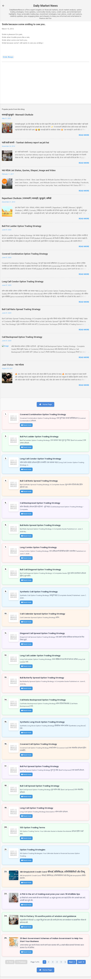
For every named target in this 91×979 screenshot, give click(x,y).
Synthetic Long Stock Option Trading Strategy (42, 722)
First (11, 962)
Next (71, 962)
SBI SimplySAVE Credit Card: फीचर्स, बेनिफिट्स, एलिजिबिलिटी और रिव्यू (52, 871)
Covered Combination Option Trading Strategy (25, 254)
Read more (84, 135)
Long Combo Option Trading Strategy (38, 547)
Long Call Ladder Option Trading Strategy (40, 655)
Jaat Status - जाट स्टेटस (13, 364)
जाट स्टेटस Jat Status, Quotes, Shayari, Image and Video (29, 170)
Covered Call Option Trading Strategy (38, 744)
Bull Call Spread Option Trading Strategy (39, 786)
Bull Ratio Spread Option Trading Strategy (40, 525)
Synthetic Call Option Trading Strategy (39, 591)
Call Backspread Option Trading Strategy (22, 337)
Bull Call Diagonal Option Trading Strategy (40, 569)
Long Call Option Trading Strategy (36, 808)
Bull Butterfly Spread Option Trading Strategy (42, 677)
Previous (22, 962)
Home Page (47, 404)
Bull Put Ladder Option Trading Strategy (21, 226)
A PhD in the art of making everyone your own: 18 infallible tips (50, 894)
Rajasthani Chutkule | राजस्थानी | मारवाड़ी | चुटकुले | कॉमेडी (26, 198)
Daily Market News (45, 5)
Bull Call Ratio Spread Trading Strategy (21, 309)
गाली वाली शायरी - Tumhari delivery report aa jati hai (25, 142)
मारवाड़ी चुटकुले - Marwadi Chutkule (17, 114)
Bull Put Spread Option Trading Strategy (39, 766)
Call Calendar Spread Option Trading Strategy (42, 613)
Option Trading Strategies (32, 849)
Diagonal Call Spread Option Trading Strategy (42, 633)
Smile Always (8, 57)
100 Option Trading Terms (32, 827)
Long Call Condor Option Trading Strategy (22, 281)
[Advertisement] (45, 83)
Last (80, 962)
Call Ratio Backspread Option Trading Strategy (43, 699)
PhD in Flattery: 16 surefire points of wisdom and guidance (48, 916)
